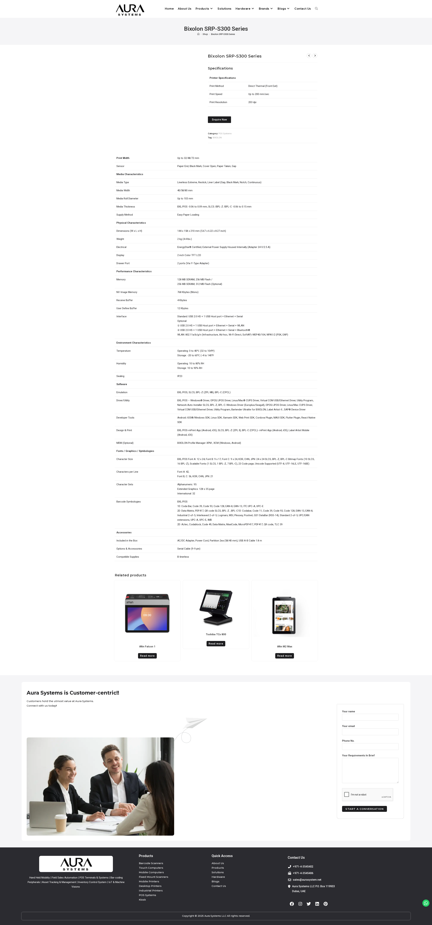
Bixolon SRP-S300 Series (223, 34)
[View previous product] (309, 55)
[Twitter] (309, 904)
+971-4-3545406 (303, 873)
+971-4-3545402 (303, 866)
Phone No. (348, 740)
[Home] (198, 34)
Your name (348, 711)
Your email (348, 726)
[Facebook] (292, 904)
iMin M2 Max (284, 646)
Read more (147, 655)
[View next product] (315, 55)
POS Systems (225, 133)
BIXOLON (217, 137)
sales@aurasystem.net (307, 879)
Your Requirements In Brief (358, 755)
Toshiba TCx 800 (216, 634)
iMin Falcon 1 (147, 646)
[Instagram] (300, 904)
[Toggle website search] (316, 9)
